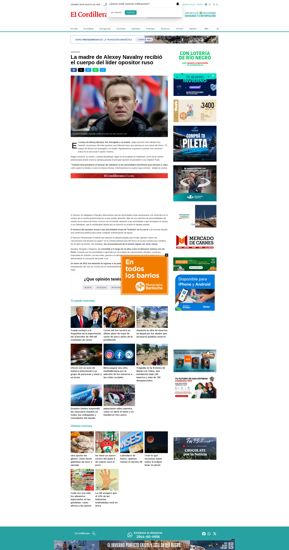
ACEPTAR (130, 12)
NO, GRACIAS (116, 12)
